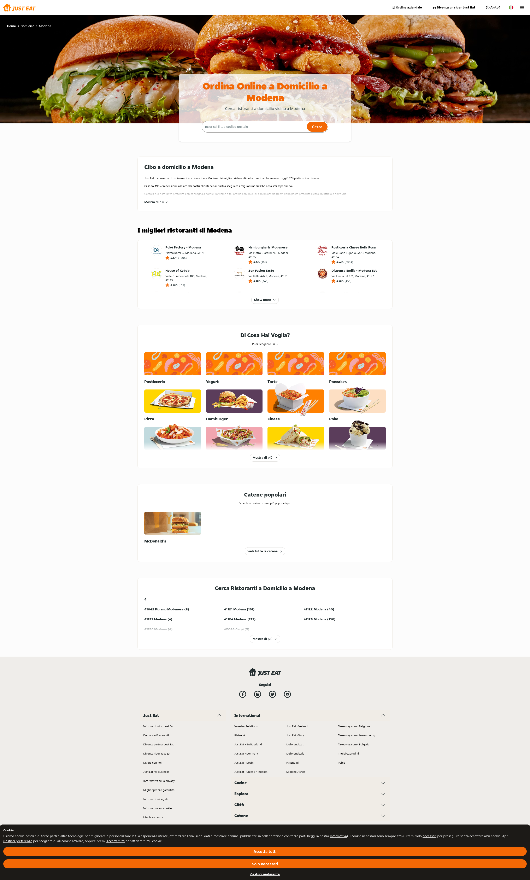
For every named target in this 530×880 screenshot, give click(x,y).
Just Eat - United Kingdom (250, 772)
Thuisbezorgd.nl (348, 753)
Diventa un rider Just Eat (456, 7)
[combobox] (253, 126)
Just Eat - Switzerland (248, 744)
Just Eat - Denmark (246, 753)
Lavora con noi (152, 762)
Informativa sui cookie (157, 808)
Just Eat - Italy (295, 735)
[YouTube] (287, 694)
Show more (262, 300)
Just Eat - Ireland (296, 726)
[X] (272, 694)
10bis (341, 762)
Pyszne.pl (292, 762)
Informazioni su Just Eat (158, 726)
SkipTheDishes (295, 772)
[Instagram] (257, 694)
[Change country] (511, 7)
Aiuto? (495, 7)
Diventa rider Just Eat (156, 753)
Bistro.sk (239, 735)
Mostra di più (154, 202)
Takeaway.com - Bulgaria (354, 744)
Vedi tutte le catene (262, 551)
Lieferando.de (295, 753)
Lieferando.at (295, 744)
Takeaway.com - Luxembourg (356, 735)
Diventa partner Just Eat (158, 744)
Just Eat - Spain (244, 762)
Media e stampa (153, 817)
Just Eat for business (156, 772)
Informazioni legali (155, 799)
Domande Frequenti (156, 735)
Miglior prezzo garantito (159, 790)
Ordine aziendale (409, 7)
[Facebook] (242, 694)
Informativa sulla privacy (159, 781)
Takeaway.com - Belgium (354, 726)
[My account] (522, 7)
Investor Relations (246, 726)
